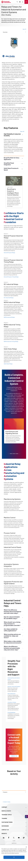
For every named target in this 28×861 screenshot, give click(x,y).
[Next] (19, 453)
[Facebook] (8, 837)
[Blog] (23, 837)
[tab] (10, 453)
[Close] (26, 847)
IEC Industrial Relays (9, 297)
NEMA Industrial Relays (9, 317)
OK (14, 857)
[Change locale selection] (20, 2)
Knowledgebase (11, 712)
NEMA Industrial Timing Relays (11, 341)
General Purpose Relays (9, 252)
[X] (13, 837)
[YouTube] (18, 837)
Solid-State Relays (8, 363)
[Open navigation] (26, 2)
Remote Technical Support (14, 686)
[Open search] (17, 2)
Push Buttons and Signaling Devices (12, 419)
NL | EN (14, 840)
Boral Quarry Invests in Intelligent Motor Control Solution (13, 177)
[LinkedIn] (4, 837)
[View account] (22, 2)
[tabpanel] (14, 413)
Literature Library (12, 702)
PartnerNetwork (11, 693)
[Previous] (8, 453)
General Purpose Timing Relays (11, 276)
